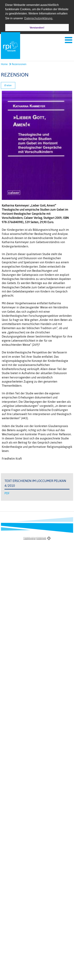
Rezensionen (18, 64)
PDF (7, 493)
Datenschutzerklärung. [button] (38, 18)
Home (4, 64)
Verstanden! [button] (37, 27)
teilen (9, 85)
